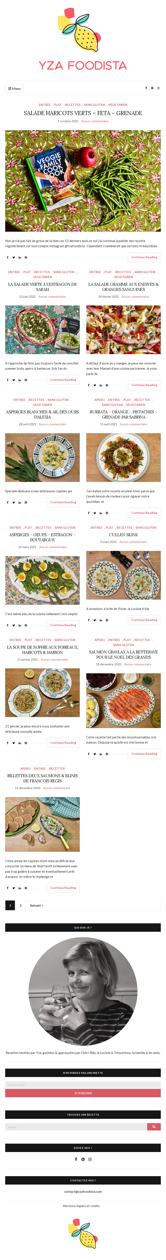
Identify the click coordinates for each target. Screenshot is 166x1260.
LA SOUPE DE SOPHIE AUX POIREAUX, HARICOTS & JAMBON (42, 650)
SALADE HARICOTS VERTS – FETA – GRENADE (83, 113)
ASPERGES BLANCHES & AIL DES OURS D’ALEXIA (42, 414)
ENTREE (45, 104)
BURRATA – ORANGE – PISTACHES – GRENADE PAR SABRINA (123, 414)
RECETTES (72, 104)
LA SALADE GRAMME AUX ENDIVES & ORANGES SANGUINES (123, 287)
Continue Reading (144, 257)
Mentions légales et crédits (81, 1206)
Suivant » (36, 905)
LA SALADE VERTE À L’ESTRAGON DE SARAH (42, 287)
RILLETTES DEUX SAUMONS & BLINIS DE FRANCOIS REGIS (42, 778)
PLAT (58, 104)
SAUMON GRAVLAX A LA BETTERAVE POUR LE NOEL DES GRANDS (123, 654)
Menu (16, 88)
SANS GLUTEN (94, 104)
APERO (99, 400)
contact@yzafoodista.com (83, 1191)
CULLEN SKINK (123, 534)
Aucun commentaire (95, 121)
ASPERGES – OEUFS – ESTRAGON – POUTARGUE (42, 537)
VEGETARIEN (117, 104)
